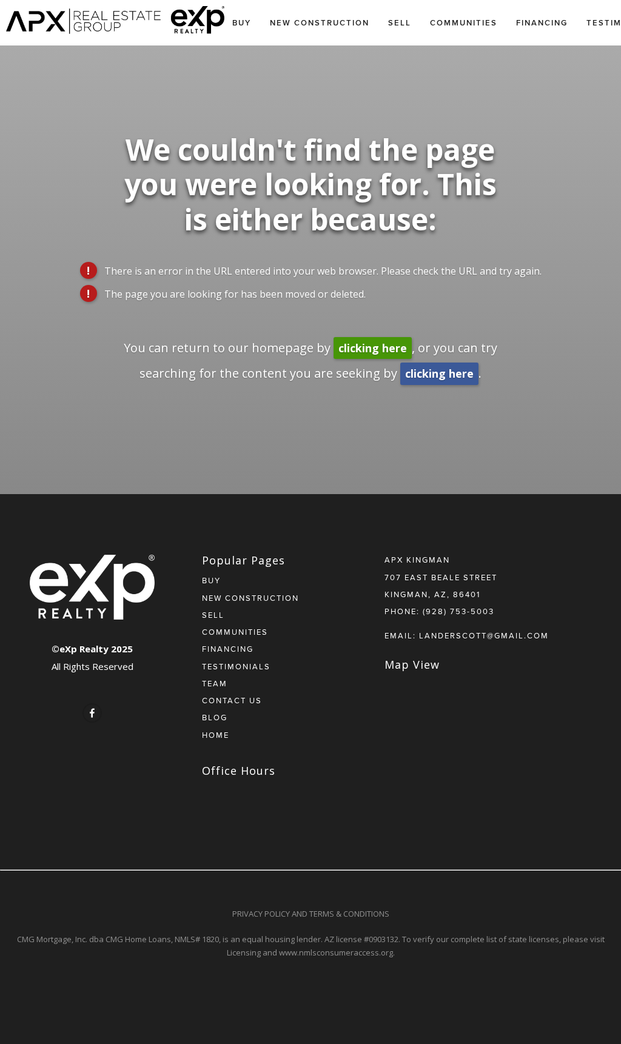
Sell (399, 22)
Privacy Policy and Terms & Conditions (310, 913)
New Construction (319, 22)
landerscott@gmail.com (484, 635)
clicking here (372, 348)
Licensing (244, 952)
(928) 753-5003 (458, 611)
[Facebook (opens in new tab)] (92, 713)
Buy (241, 22)
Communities (463, 22)
